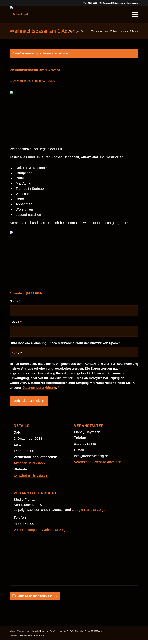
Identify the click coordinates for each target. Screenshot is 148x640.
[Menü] (133, 14)
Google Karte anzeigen (89, 510)
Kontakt (107, 3)
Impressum (132, 3)
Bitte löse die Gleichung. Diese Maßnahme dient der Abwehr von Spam (65, 343)
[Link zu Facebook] (124, 631)
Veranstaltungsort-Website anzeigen (41, 530)
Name (15, 301)
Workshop (37, 463)
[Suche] (124, 14)
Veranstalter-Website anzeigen (97, 462)
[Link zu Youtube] (130, 631)
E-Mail (16, 322)
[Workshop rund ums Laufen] (3, 320)
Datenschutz (118, 3)
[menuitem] (124, 14)
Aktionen (20, 463)
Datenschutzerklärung (39, 387)
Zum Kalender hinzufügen (35, 595)
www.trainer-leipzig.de (31, 475)
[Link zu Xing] (135, 631)
